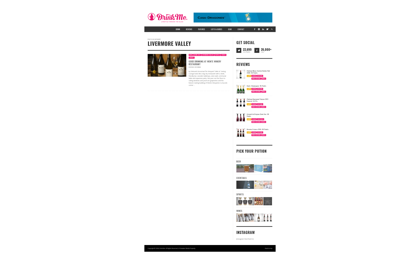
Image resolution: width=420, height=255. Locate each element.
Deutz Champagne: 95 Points (256, 86)
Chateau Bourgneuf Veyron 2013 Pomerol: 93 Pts (257, 100)
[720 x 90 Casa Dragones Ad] (233, 17)
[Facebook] (255, 29)
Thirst (223, 55)
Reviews (259, 76)
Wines (263, 78)
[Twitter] (267, 29)
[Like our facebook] (256, 50)
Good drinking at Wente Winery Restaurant (205, 63)
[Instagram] (259, 29)
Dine (190, 55)
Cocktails (241, 178)
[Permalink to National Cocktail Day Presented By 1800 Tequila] (245, 185)
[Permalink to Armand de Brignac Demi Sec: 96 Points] (240, 117)
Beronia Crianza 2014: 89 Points (258, 129)
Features (260, 119)
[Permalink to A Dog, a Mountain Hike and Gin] (267, 201)
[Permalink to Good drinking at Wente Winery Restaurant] (167, 65)
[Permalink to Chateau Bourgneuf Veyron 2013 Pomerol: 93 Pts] (240, 102)
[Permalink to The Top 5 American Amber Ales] (245, 168)
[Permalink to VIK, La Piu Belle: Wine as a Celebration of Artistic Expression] (267, 218)
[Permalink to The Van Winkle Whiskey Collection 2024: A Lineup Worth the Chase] (258, 201)
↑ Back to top (268, 248)
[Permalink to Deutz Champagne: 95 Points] (240, 89)
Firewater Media (184, 248)
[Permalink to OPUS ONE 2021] (245, 218)
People (217, 55)
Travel (191, 57)
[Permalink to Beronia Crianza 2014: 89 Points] (240, 133)
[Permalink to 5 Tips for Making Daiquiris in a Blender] (267, 185)
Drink (254, 76)
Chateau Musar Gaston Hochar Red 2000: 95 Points (258, 72)
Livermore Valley (207, 55)
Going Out (197, 55)
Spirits (240, 194)
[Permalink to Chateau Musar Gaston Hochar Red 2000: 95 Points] (240, 74)
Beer (238, 161)
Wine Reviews (256, 78)
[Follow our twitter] (238, 50)
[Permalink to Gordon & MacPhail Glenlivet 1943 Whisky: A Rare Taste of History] (245, 201)
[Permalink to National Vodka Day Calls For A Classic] (258, 185)
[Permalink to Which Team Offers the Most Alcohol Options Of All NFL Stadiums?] (267, 168)
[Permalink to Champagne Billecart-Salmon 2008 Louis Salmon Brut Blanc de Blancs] (258, 218)
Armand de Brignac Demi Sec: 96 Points (258, 115)
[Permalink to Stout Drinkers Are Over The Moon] (258, 168)
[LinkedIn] (263, 29)
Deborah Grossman (195, 67)
